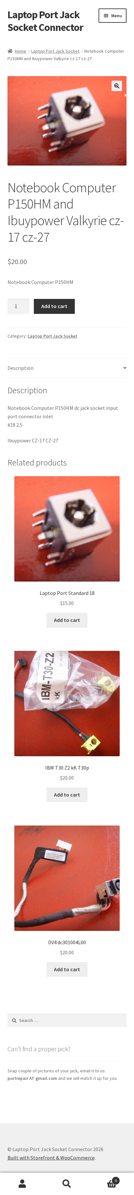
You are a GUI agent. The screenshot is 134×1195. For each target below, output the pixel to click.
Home (20, 51)
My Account (22, 1184)
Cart (103, 1178)
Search (67, 1184)
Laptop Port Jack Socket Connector (45, 21)
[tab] (67, 368)
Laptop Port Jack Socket (55, 51)
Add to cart (54, 306)
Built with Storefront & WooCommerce (51, 1157)
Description (20, 368)
